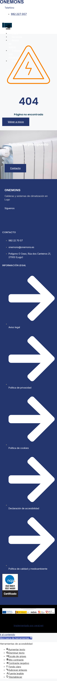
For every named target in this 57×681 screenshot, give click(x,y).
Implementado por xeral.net (28, 625)
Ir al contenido (7, 634)
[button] (16, 638)
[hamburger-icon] (8, 27)
